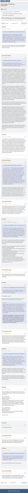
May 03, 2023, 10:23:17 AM (6, 57)
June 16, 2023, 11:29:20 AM (6, 221)
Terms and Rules (13, 490)
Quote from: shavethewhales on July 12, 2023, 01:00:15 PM (14, 453)
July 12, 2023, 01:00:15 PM (6, 437)
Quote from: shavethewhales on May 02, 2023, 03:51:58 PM (14, 31)
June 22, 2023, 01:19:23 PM (6, 284)
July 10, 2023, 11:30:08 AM (6, 350)
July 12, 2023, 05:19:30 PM (6, 450)
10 (17, 23)
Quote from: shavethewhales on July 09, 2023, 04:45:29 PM (14, 353)
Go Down (3, 23)
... (11, 23)
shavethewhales (7, 201)
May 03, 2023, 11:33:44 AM (6, 136)
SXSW (4, 27)
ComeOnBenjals (7, 270)
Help (9, 490)
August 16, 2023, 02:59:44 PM (7, 472)
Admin (20, 13)
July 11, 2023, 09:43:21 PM (6, 424)
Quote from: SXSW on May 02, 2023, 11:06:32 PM (12, 60)
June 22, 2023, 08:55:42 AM (6, 271)
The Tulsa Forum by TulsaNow (7, 4)
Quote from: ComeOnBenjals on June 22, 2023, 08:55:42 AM (14, 287)
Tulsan (5, 423)
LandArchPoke (7, 55)
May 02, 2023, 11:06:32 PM (6, 28)
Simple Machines (17, 491)
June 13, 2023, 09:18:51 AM (6, 203)
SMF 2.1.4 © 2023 (11, 491)
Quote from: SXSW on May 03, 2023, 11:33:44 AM (12, 165)
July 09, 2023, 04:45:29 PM (6, 333)
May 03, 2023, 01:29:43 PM (6, 162)
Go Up (2, 482)
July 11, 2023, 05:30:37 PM (6, 389)
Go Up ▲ (18, 490)
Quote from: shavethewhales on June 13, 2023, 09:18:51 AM (14, 225)
